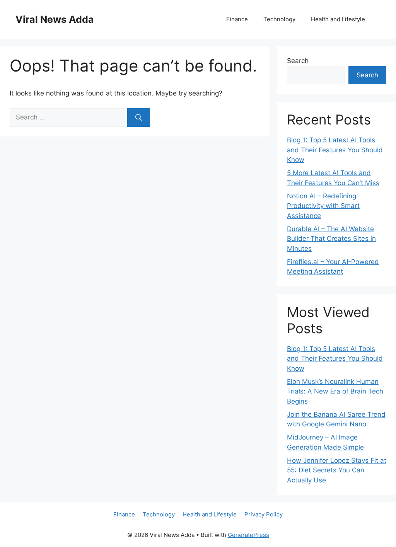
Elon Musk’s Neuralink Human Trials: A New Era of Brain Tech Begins (335, 391)
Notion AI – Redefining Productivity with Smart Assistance (323, 206)
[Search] (138, 117)
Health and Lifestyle (338, 19)
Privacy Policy (263, 514)
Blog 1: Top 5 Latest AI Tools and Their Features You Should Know (335, 150)
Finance (237, 19)
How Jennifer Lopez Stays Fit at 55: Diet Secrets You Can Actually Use (336, 470)
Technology (279, 19)
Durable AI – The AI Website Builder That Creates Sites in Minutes (331, 238)
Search (298, 61)
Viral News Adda (54, 19)
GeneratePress (248, 534)
